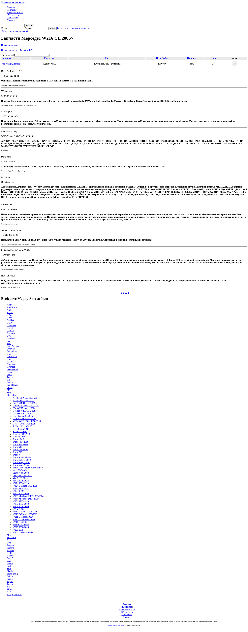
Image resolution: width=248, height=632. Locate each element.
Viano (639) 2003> (21, 473)
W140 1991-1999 (21, 493)
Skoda (10, 571)
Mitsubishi (11, 537)
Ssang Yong (12, 574)
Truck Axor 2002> (21, 465)
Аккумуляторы (14, 594)
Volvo (9, 589)
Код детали (49, 58)
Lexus (9, 387)
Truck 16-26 (18, 439)
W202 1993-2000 (21, 504)
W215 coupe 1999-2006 (24, 519)
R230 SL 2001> (20, 431)
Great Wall (12, 356)
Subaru (10, 576)
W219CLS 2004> (21, 524)
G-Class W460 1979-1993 (25, 411)
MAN (9, 390)
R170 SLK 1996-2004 (23, 426)
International (12, 369)
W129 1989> (19, 491)
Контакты (12, 10)
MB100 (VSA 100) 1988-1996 (27, 421)
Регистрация (63, 28)
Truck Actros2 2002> (22, 460)
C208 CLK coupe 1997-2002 (26, 405)
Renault (10, 550)
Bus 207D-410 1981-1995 (25, 403)
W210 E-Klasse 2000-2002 (25, 514)
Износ (214, 58)
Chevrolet (11, 325)
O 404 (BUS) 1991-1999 (24, 423)
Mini (9, 535)
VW (9, 592)
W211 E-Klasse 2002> (23, 517)
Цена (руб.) (161, 58)
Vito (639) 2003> (20, 478)
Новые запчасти (15, 12)
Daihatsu (11, 338)
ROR (9, 553)
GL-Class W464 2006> (23, 416)
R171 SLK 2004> (21, 429)
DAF (9, 336)
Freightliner (12, 351)
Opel (9, 542)
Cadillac (10, 320)
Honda (10, 359)
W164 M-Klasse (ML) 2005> (26, 498)
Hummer (11, 364)
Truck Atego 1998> (21, 462)
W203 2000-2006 (21, 506)
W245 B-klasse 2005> (23, 532)
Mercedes (11, 395)
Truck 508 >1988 (20, 442)
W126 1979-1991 (21, 488)
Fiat (8, 341)
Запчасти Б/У (26, 50)
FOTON (11, 348)
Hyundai (11, 367)
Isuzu (9, 372)
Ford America (13, 346)
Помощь (11, 20)
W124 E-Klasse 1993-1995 (25, 486)
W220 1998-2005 (21, 527)
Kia (8, 380)
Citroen (10, 330)
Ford (9, 343)
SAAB (10, 558)
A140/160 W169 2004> (23, 400)
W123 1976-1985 (21, 480)
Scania (10, 563)
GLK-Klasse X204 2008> (24, 418)
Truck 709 (17, 452)
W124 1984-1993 (21, 483)
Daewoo (11, 333)
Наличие (191, 58)
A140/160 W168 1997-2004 (25, 398)
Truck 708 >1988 (20, 449)
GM (9, 354)
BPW (9, 315)
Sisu (9, 568)
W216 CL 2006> (20, 522)
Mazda (10, 392)
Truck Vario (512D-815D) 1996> (28, 467)
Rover (9, 555)
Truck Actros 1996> (22, 457)
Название (6, 58)
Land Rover (12, 385)
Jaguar (10, 377)
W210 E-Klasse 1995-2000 (25, 511)
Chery (9, 323)
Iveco (9, 374)
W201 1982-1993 (21, 501)
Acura (9, 304)
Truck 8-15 (18, 455)
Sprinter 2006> (19, 436)
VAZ (9, 586)
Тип (107, 58)
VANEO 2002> (20, 470)
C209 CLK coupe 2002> (24, 408)
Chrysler (11, 328)
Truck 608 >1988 (20, 444)
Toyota (10, 581)
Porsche (10, 548)
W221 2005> (19, 530)
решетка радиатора (11, 64)
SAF (9, 561)
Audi (9, 310)
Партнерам (12, 17)
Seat (9, 566)
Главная (11, 7)
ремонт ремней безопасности (116, 625)
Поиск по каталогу (10, 45)
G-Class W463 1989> (23, 413)
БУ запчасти (13, 15)
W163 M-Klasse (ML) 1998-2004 (28, 496)
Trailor (10, 584)
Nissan (10, 540)
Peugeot (10, 545)
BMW (10, 312)
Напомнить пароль (80, 28)
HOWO (10, 361)
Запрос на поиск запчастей (15, 31)
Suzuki (10, 579)
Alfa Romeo (12, 307)
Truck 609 (17, 447)
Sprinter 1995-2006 (21, 434)
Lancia (10, 382)
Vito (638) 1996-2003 (22, 475)
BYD (9, 317)
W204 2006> (19, 509)
